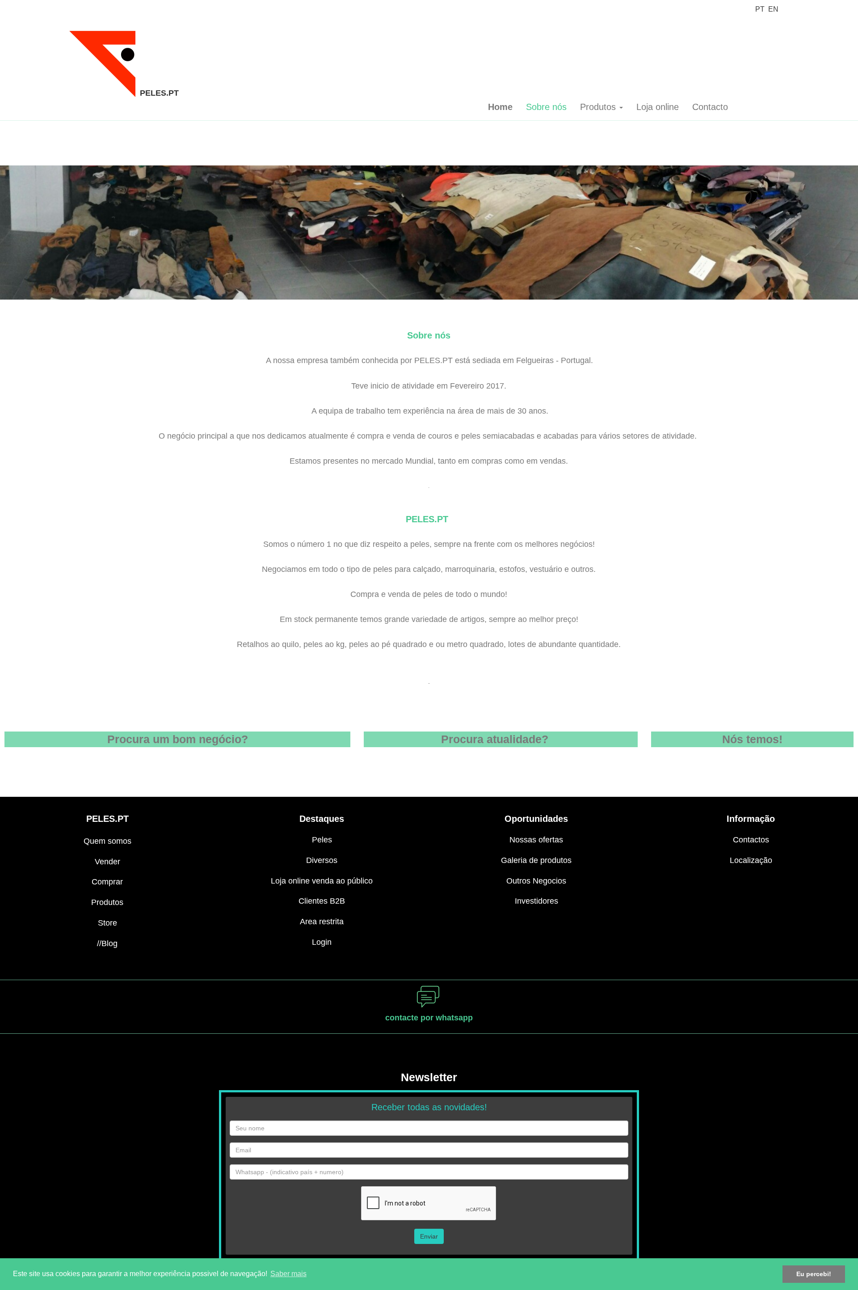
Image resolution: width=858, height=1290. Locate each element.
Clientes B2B (322, 901)
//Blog (107, 943)
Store (107, 922)
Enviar (429, 1236)
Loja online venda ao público (322, 880)
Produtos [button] (599, 107)
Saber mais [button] (288, 1273)
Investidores (536, 901)
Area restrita (322, 921)
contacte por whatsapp (429, 1017)
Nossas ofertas (536, 839)
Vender (107, 861)
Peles (322, 839)
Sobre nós (546, 107)
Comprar (107, 881)
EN (773, 9)
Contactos (751, 839)
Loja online (657, 107)
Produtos (107, 902)
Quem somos (107, 841)
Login (322, 942)
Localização (751, 860)
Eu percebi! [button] (813, 1273)
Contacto (710, 107)
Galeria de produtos (536, 860)
